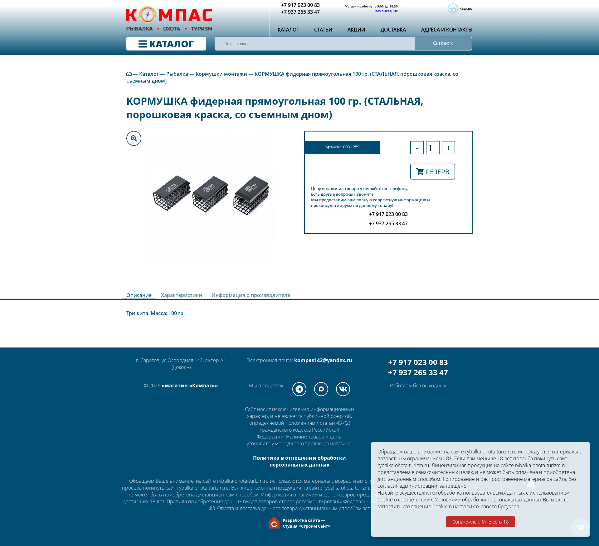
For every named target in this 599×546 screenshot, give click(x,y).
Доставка (393, 29)
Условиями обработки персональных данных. (489, 499)
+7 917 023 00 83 (418, 362)
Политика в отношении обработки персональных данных (299, 461)
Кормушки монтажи (221, 73)
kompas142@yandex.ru (323, 360)
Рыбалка (177, 73)
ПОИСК (445, 43)
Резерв (438, 171)
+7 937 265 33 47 (418, 372)
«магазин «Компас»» (190, 385)
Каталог (288, 29)
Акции (356, 29)
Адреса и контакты (447, 29)
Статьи (323, 29)
